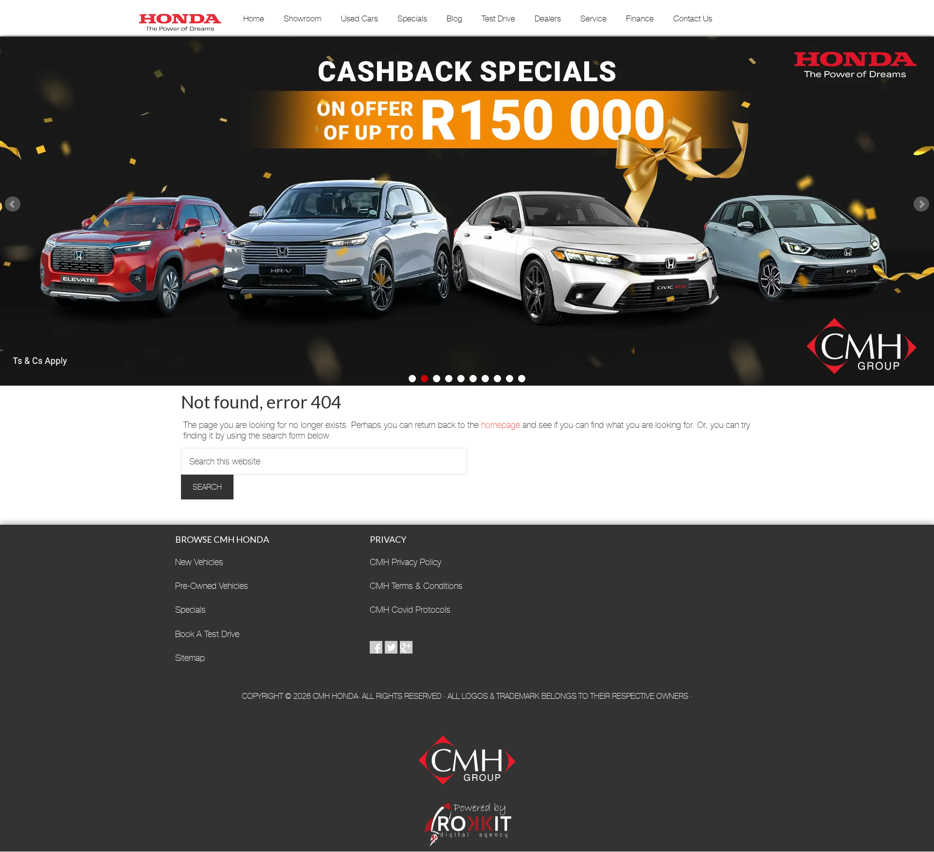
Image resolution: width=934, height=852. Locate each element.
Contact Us (692, 18)
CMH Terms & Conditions (416, 586)
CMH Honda (180, 19)
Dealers (548, 18)
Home (253, 18)
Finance (640, 18)
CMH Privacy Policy (405, 562)
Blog (454, 18)
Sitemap (190, 658)
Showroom (303, 18)
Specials (412, 18)
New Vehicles (199, 562)
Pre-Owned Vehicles (211, 586)
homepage (500, 425)
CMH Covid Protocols (410, 609)
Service (593, 18)
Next (921, 204)
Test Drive (498, 18)
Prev (12, 204)
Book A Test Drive (207, 634)
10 (521, 378)
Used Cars (359, 18)
